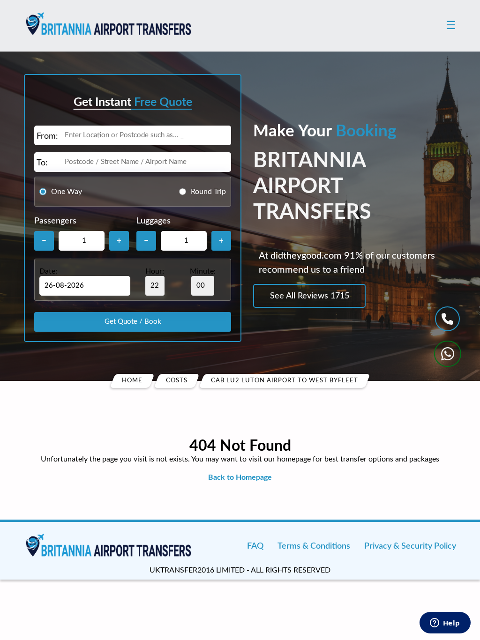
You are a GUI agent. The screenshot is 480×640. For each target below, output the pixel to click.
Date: (48, 271)
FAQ (255, 546)
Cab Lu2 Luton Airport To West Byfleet (284, 381)
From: (47, 136)
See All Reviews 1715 (309, 296)
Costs (177, 381)
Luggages (153, 221)
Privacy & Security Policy (410, 546)
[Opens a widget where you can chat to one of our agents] (445, 623)
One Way (66, 191)
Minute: (203, 271)
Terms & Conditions (314, 546)
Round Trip (208, 191)
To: (42, 163)
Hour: (154, 271)
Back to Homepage (240, 477)
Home (132, 381)
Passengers (55, 221)
